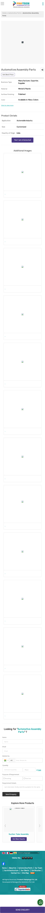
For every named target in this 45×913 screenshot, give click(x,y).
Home (4, 13)
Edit (39, 770)
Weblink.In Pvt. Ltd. (28, 882)
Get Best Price (8, 74)
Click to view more (7, 105)
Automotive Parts (14, 13)
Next (39, 826)
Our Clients (25, 871)
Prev (5, 826)
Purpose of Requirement (10, 774)
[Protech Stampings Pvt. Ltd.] (21, 4)
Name (4, 737)
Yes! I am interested (22, 140)
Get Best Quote (19, 839)
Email (4, 747)
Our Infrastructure (11, 871)
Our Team (38, 868)
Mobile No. (6, 756)
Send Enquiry (23, 910)
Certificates (36, 871)
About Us (12, 868)
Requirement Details (9, 783)
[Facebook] (3, 863)
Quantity (5, 765)
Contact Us (15, 873)
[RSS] (32, 873)
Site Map (25, 873)
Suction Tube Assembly (19, 834)
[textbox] (29, 770)
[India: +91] (5, 760)
